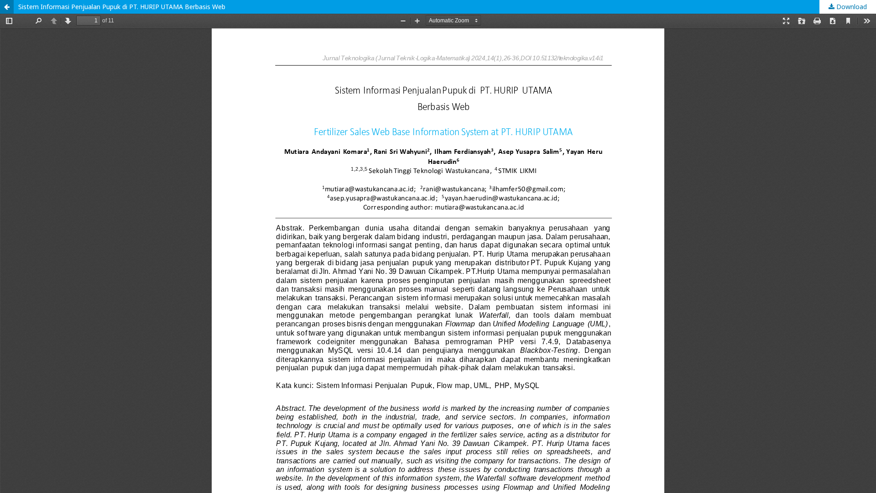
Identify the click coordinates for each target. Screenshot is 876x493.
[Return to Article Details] (7, 7)
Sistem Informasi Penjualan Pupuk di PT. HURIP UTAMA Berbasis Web (121, 6)
